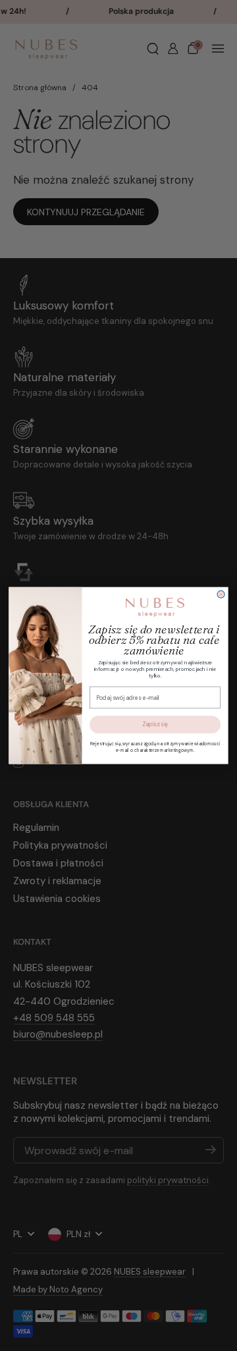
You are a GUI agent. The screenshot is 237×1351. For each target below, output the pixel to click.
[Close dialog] (220, 594)
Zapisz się (155, 724)
